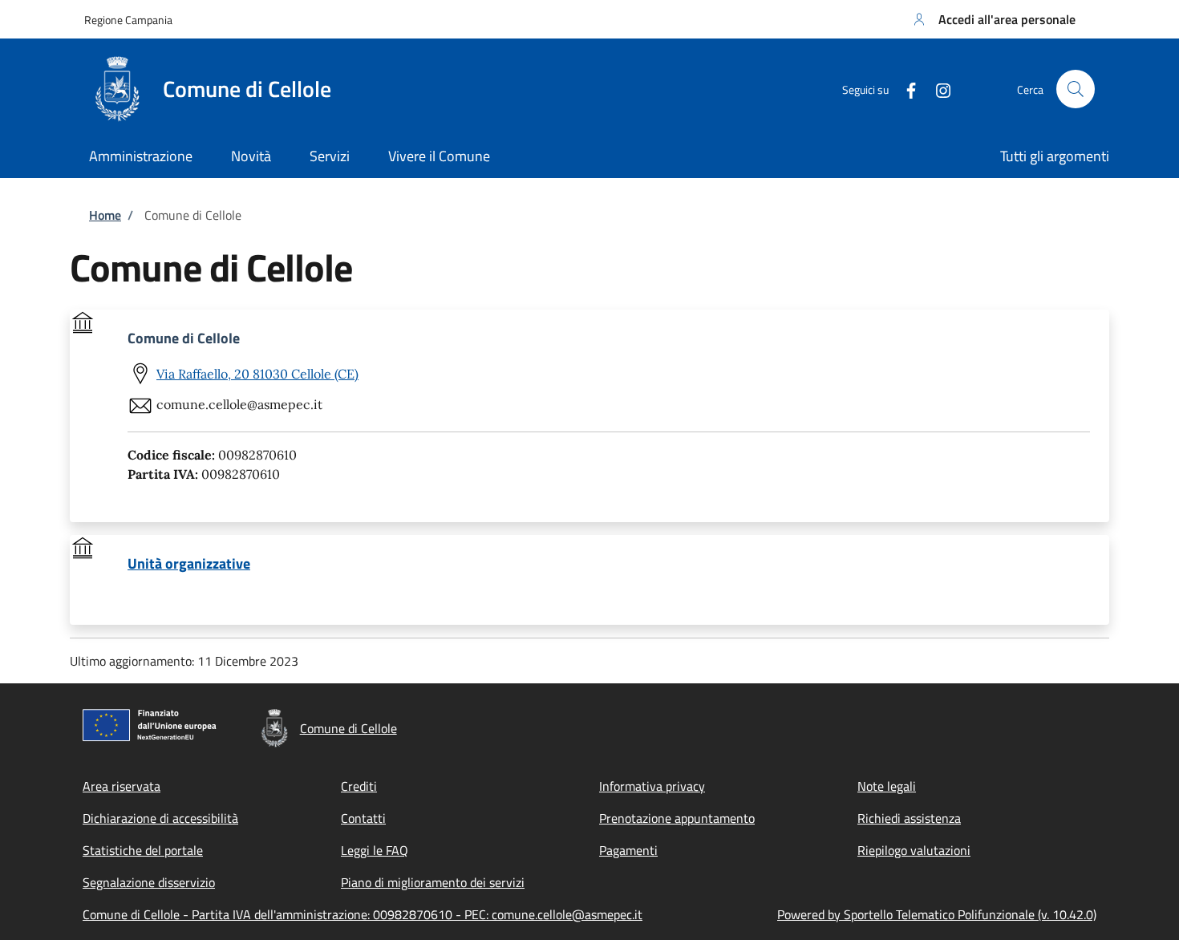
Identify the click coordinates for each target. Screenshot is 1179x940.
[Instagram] (937, 88)
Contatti (363, 818)
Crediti (359, 786)
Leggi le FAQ (374, 850)
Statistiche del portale (143, 850)
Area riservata (121, 786)
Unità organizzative (189, 563)
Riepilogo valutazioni (913, 850)
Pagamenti (628, 850)
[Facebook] (905, 88)
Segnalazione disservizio (149, 882)
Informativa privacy (652, 786)
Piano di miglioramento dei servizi (433, 882)
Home (105, 215)
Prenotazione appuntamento (677, 818)
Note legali (886, 786)
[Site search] (1075, 89)
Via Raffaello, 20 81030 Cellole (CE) (257, 374)
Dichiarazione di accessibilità (160, 818)
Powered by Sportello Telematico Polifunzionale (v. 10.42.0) (936, 914)
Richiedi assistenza (909, 818)
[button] (992, 19)
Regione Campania (128, 19)
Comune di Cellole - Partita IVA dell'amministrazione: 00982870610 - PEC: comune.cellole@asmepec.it (362, 914)
